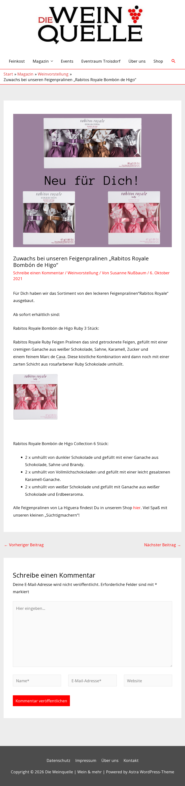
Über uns (137, 61)
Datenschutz (58, 760)
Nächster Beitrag (162, 544)
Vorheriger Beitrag (24, 544)
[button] (173, 61)
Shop (158, 61)
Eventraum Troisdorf (101, 61)
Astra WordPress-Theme (151, 771)
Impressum (85, 760)
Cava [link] (60, 356)
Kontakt (131, 760)
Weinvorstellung (83, 272)
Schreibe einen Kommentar (38, 272)
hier (137, 507)
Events (67, 61)
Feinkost (17, 61)
